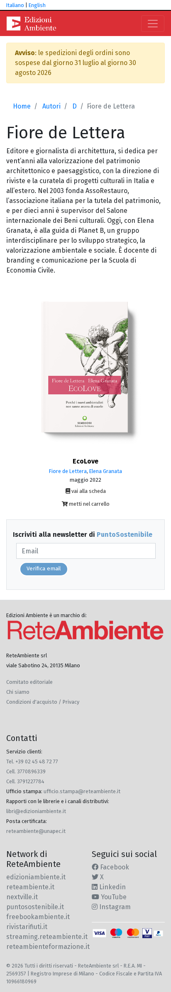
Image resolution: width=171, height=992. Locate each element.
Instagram (114, 907)
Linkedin (112, 887)
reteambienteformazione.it (48, 947)
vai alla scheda (88, 491)
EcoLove (85, 461)
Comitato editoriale (29, 682)
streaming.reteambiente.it (47, 937)
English (37, 5)
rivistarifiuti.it (26, 927)
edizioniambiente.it (36, 877)
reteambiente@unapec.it (36, 831)
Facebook (113, 867)
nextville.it (22, 897)
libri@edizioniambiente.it (36, 811)
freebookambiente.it (38, 917)
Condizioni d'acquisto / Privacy (42, 702)
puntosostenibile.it (35, 907)
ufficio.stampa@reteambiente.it (82, 791)
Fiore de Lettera (68, 471)
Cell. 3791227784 (25, 781)
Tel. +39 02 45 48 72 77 (32, 761)
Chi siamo (17, 692)
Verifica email (44, 568)
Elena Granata (105, 471)
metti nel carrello (89, 504)
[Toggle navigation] (152, 23)
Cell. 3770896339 (26, 771)
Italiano (15, 5)
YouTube (113, 897)
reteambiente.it (30, 887)
